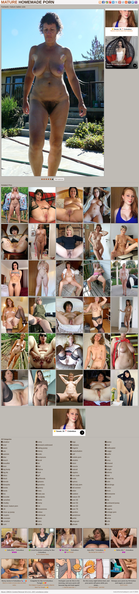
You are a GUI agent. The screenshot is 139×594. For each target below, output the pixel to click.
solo (108, 482)
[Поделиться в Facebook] (103, 2)
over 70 (75, 509)
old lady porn (77, 485)
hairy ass (41, 494)
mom (74, 463)
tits (107, 500)
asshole (6, 454)
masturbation (77, 451)
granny (40, 488)
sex (108, 457)
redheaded (110, 448)
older (74, 491)
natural (75, 469)
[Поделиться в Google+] (110, 2)
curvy (39, 442)
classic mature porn (10, 506)
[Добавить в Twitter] (132, 2)
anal (4, 445)
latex (39, 521)
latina (39, 524)
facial (39, 460)
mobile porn (76, 457)
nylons (74, 482)
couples (6, 515)
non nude (75, 475)
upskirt (109, 506)
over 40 (75, 500)
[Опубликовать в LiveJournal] (116, 2)
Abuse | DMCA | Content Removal (12, 592)
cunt (4, 524)
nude (74, 478)
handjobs (41, 497)
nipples (75, 472)
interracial (41, 515)
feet (39, 466)
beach (5, 460)
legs (73, 442)
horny (39, 503)
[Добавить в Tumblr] (129, 2)
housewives (42, 509)
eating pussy (42, 448)
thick (108, 491)
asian (5, 448)
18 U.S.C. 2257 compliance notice (36, 592)
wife (108, 521)
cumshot (6, 521)
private (74, 524)
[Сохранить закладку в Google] (106, 2)
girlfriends (41, 478)
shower (109, 466)
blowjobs (6, 485)
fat (38, 463)
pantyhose (76, 515)
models (75, 460)
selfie (108, 454)
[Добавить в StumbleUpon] (126, 2)
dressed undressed (44, 445)
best (4, 466)
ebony (39, 451)
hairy (39, 491)
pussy (108, 442)
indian (39, 512)
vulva (108, 515)
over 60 (75, 506)
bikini (5, 475)
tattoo (108, 488)
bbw (4, 457)
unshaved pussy (112, 503)
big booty (6, 469)
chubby (6, 503)
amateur (6, 442)
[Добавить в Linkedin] (113, 2)
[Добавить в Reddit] (123, 2)
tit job (108, 497)
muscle (75, 466)
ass (4, 451)
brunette (6, 497)
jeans (39, 518)
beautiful (6, 463)
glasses (40, 482)
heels (39, 500)
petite (74, 518)
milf (73, 454)
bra (4, 494)
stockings (110, 485)
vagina (109, 509)
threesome (110, 494)
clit (4, 509)
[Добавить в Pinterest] (119, 2)
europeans (41, 457)
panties (75, 512)
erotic (39, 454)
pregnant (75, 521)
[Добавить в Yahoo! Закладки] (136, 2)
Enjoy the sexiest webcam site (118, 64)
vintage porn (111, 512)
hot (38, 506)
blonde (5, 482)
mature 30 (76, 497)
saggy (109, 451)
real (108, 445)
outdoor (75, 494)
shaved (109, 463)
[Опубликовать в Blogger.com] (100, 2)
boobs (5, 488)
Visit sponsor (59, 179)
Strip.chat (109, 66)
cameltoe (6, 500)
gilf (38, 475)
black (5, 478)
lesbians (75, 445)
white (108, 518)
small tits (110, 478)
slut (108, 475)
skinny (109, 472)
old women (76, 488)
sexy (108, 460)
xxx (107, 524)
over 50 (75, 503)
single (109, 469)
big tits (5, 472)
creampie (6, 518)
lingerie (75, 448)
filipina (40, 469)
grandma (41, 485)
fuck (39, 472)
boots (5, 491)
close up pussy (9, 512)
